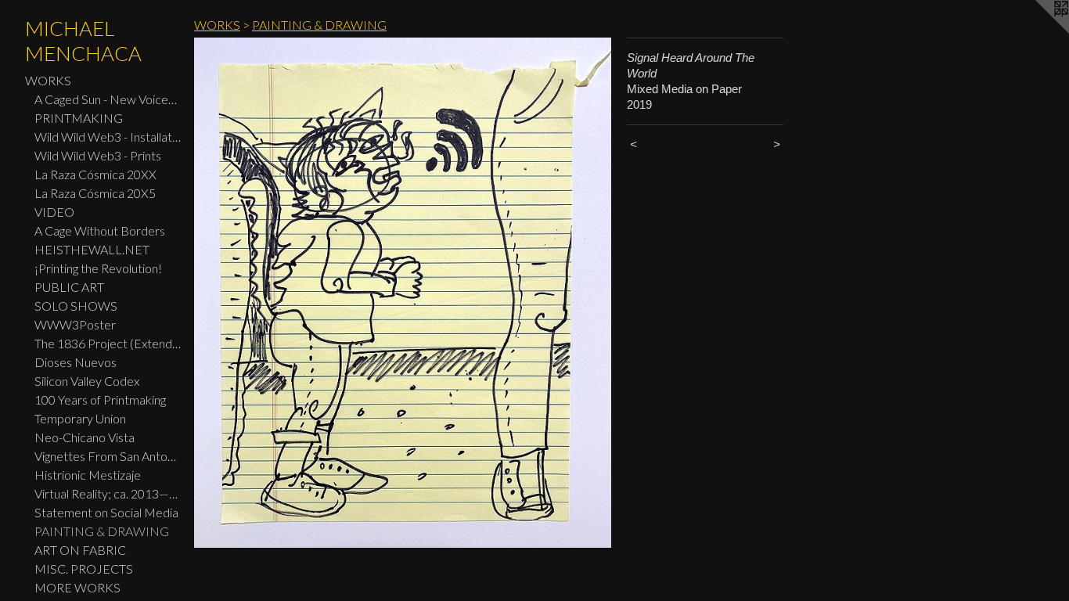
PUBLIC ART (69, 286)
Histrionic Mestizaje (87, 474)
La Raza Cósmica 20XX (95, 174)
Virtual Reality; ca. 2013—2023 (108, 493)
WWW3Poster (75, 324)
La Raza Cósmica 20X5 (95, 192)
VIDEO (54, 211)
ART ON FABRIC (80, 549)
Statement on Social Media (106, 512)
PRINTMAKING (78, 117)
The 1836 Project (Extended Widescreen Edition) (108, 343)
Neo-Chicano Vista (84, 437)
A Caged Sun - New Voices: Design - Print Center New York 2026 (108, 99)
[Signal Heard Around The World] (402, 293)
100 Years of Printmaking (100, 399)
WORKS (48, 80)
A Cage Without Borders (99, 230)
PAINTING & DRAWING (101, 531)
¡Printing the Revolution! (98, 268)
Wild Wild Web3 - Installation (108, 136)
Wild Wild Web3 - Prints (97, 155)
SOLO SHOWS (75, 305)
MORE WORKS (77, 587)
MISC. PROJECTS (83, 568)
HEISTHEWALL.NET (91, 249)
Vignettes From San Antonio (108, 455)
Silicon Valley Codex (86, 380)
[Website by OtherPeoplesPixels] (1037, 31)
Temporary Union (80, 418)
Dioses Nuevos (75, 361)
